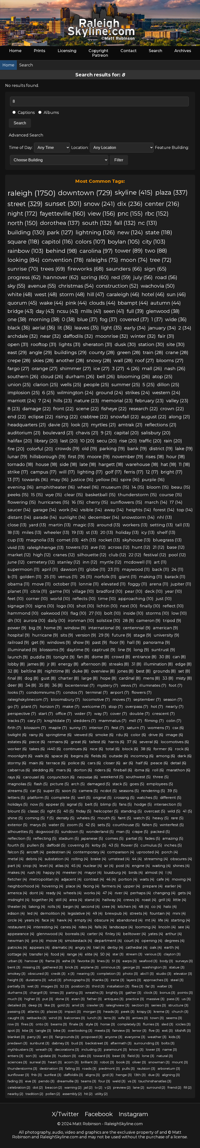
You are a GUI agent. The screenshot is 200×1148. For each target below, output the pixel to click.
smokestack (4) (78, 940)
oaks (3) (84, 1056)
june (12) (16, 562)
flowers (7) (142, 692)
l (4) (168, 872)
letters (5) (16, 797)
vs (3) (132, 1081)
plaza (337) (171, 192)
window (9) (75, 627)
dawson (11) (72, 569)
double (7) (140, 713)
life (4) (163, 920)
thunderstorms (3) (22, 1068)
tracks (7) (16, 720)
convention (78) (63, 260)
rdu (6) (122, 734)
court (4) (131, 940)
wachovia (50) (158, 286)
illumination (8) (158, 664)
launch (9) (18, 657)
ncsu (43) (67, 311)
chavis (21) (87, 433)
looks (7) (16, 692)
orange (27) (45, 368)
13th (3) (140, 1075)
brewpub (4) (116, 913)
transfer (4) (38, 954)
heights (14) (138, 509)
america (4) (17, 893)
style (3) (92, 1024)
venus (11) (68, 576)
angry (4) (83, 947)
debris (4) (34, 859)
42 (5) (90, 825)
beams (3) (59, 1024)
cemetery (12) (41, 562)
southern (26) (23, 376)
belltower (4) (134, 934)
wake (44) (51, 303)
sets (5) (104, 825)
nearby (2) (15, 1094)
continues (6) (75, 749)
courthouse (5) (126, 825)
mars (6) (63, 770)
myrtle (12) (110, 562)
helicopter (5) (106, 811)
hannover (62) (61, 277)
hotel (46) (153, 294)
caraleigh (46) (123, 294)
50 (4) (105, 954)
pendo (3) (46, 1081)
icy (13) (148, 532)
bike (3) (59, 1030)
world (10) (60, 598)
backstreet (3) (96, 1043)
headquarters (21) (27, 425)
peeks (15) (18, 494)
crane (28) (177, 352)
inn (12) (90, 562)
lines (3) (103, 961)
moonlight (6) (20, 756)
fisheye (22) (114, 408)
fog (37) (108, 319)
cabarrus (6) (19, 770)
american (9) (165, 627)
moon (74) (134, 260)
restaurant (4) (19, 927)
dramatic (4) (62, 947)
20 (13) (106, 532)
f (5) (50, 818)
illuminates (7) (153, 685)
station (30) (151, 344)
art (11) (160, 562)
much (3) (15, 999)
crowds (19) (67, 448)
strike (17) (18, 471)
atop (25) (162, 376)
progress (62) (24, 277)
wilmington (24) (75, 392)
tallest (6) (97, 741)
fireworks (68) (86, 268)
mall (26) (152, 368)
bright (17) (171, 471)
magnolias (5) (19, 784)
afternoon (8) (94, 664)
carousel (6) (34, 777)
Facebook (99, 1114)
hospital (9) (19, 635)
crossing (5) (124, 797)
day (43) (45, 311)
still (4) (61, 900)
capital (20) (126, 433)
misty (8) (184, 678)
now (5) (36, 804)
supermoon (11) (24, 569)
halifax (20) (20, 441)
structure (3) (178, 1005)
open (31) (18, 344)
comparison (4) (120, 852)
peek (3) (127, 1011)
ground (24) (109, 392)
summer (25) (125, 384)
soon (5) (69, 791)
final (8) (15, 678)
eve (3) (30, 1081)
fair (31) (166, 336)
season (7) (172, 699)
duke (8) (80, 671)
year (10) (173, 591)
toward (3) (101, 1056)
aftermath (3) (120, 1043)
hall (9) (134, 642)
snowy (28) (99, 360)
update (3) (47, 1056)
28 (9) (128, 620)
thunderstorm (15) (137, 494)
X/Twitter (65, 1114)
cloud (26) (52, 376)
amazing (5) (172, 838)
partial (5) (134, 838)
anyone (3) (113, 1037)
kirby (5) (99, 845)
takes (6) (37, 749)
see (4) (184, 927)
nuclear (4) (92, 866)
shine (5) (15, 818)
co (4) (156, 906)
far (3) (150, 986)
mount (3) (180, 1062)
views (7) (129, 685)
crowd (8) (121, 657)
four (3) (104, 1081)
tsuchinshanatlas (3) (155, 1081)
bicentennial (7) (80, 685)
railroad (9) (18, 642)
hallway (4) (111, 900)
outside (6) (118, 756)
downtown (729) (85, 193)
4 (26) (133, 368)
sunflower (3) (18, 1075)
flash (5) (41, 784)
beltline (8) (31, 671)
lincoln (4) (167, 927)
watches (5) (147, 797)
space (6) (59, 756)
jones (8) (125, 671)
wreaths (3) (94, 992)
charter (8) (68, 678)
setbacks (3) (36, 1018)
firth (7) (14, 727)
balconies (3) (74, 1018)
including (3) (91, 1049)
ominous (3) (110, 967)
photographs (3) (77, 980)
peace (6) (159, 763)
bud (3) (77, 1043)
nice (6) (96, 749)
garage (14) (44, 509)
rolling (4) (79, 859)
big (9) (35, 627)
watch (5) (141, 818)
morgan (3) (92, 1011)
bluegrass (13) (167, 539)
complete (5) (63, 797)
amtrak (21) (130, 425)
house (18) (46, 464)
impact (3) (73, 1011)
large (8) (89, 678)
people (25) (96, 384)
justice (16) (82, 479)
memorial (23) (117, 400)
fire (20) (16, 449)
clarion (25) (45, 384)
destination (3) (51, 1068)
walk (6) (42, 756)
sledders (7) (84, 720)
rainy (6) (36, 734)
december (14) (103, 517)
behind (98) (61, 250)
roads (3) (89, 1068)
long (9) (141, 649)
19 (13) (78, 532)
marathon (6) (178, 770)
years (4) (32, 920)
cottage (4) (17, 954)
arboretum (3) (169, 1068)
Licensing (67, 50)
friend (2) (174, 1087)
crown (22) (172, 408)
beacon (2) (53, 1087)
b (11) (12, 576)
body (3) (166, 961)
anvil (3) (78, 1005)
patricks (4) (17, 947)
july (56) (143, 277)
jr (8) (51, 664)
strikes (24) (137, 392)
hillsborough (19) (48, 456)
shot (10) (85, 605)
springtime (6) (59, 734)
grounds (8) (164, 671)
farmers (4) (111, 886)
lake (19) (184, 448)
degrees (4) (174, 940)
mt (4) (150, 920)
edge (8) (183, 664)
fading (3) (15, 1081)
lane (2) (138, 1087)
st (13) (92, 532)
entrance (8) (145, 657)
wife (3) (124, 1018)
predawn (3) (17, 1043)
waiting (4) (161, 866)
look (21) (80, 425)
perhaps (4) (140, 893)
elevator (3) (183, 973)
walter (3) (164, 986)
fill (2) (187, 1087)
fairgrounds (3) (67, 1037)
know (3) (136, 1049)
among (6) (165, 756)
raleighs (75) (102, 260)
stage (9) (142, 635)
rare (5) (177, 818)
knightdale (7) (57, 720)
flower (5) (129, 845)
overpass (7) (136, 706)
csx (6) (178, 727)
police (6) (76, 763)
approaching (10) (135, 598)
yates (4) (155, 934)
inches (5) (173, 845)
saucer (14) (19, 509)
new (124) (130, 232)
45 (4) (76, 866)
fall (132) (125, 222)
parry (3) (33, 1037)
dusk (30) (125, 344)
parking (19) (112, 448)
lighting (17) (90, 471)
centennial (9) (136, 627)
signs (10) (44, 605)
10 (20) (87, 441)
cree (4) (108, 906)
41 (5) (187, 811)
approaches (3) (155, 980)
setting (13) (161, 524)
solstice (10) (108, 620)
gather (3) (133, 992)
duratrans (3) (36, 980)
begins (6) (80, 756)
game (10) (60, 591)
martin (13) (60, 524)
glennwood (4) (50, 934)
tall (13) (182, 524)
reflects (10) (84, 598)
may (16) (59, 479)
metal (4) (15, 859)
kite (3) (27, 1030)
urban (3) (15, 961)
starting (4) (180, 920)
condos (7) (73, 692)
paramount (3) (115, 1049)
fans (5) (125, 804)
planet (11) (18, 591)
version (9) (86, 635)
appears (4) (40, 947)
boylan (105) (124, 241)
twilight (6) (17, 734)
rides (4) (85, 927)
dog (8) (32, 678)
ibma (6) (142, 770)
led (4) (32, 913)
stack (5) (119, 784)
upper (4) (131, 886)
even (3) (78, 999)
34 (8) (30, 685)
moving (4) (181, 879)
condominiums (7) (43, 692)
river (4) (121, 893)
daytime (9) (78, 649)
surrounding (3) (146, 1043)
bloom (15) (158, 487)
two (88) (156, 250)
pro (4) (37, 940)
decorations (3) (67, 1049)
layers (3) (134, 980)
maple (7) (58, 727)
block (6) (130, 749)
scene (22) (87, 408)
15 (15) (37, 494)
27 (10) (95, 613)
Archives (182, 50)
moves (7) (121, 699)
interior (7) (99, 727)
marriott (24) (22, 400)
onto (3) (42, 1024)
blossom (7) (35, 727)
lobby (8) (16, 664)
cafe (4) (163, 879)
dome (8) (100, 657)
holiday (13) (127, 532)
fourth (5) (16, 845)
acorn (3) (71, 1062)
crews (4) (131, 900)
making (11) (150, 576)
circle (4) (15, 920)
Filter (118, 160)
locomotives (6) (175, 741)
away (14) (114, 509)
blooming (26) (133, 376)
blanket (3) (16, 1037)
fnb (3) (36, 1075)
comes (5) (114, 838)
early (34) (135, 328)
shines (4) (181, 866)
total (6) (113, 749)
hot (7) (157, 706)
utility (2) (101, 1094)
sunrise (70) (23, 268)
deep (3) (35, 1005)
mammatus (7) (113, 720)
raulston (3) (146, 1068)
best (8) (143, 671)
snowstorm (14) (138, 517)
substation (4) (57, 859)
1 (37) (157, 319)
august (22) (153, 416)
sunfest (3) (52, 1075)
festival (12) (155, 554)
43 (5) (114, 845)
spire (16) (130, 479)
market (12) (19, 554)
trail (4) (99, 947)
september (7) (147, 699)
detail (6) (178, 763)
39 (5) (172, 791)
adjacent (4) (71, 879)
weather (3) (157, 1037)
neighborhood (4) (23, 886)
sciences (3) (17, 1062)
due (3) (154, 1075)
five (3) (154, 1030)
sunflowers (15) (126, 502)
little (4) (179, 900)
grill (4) (164, 900)
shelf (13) (166, 532)
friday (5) (83, 811)
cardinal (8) (130, 678)
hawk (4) (64, 920)
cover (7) (118, 713)
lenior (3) (139, 1030)
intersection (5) (167, 804)
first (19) (76, 456)
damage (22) (36, 408)
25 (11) (50, 576)
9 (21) (106, 433)
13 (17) (14, 479)
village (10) (83, 591)
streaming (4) (156, 859)
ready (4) (53, 893)
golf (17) (113, 471)
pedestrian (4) (58, 852)
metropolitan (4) (44, 879)
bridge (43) (20, 311)
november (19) (127, 456)
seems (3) (174, 1018)
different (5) (170, 797)
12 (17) (152, 471)
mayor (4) (92, 872)
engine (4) (141, 866)
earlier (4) (173, 886)
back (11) (160, 569)
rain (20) (173, 441)
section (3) (140, 1005)
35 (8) (44, 685)
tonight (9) (64, 657)
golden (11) (30, 576)
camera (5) (88, 791)
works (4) (92, 893)
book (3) (123, 1062)
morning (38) (44, 319)
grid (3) (107, 1075)
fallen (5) (149, 825)
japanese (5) (92, 838)
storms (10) (157, 613)
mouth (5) (106, 818)
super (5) (51, 791)
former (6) (162, 749)
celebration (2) (19, 1087)
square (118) (23, 241)
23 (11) (114, 569)
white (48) (20, 294)
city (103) (153, 241)
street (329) (25, 204)
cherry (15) (97, 502)
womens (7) (159, 727)
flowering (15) (22, 502)
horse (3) (107, 1024)
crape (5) (140, 831)
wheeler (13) (56, 532)
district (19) (161, 448)
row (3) (13, 1024)
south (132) (97, 222)
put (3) (47, 999)
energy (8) (68, 664)
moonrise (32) (111, 336)
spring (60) (95, 277)
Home (15, 50)
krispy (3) (144, 1011)
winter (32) (143, 336)
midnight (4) (18, 900)
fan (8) (83, 657)
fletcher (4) (17, 879)
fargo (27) (18, 368)
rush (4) (33, 872)
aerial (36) (43, 328)
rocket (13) (109, 539)
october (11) (64, 584)
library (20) (46, 441)
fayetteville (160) (62, 213)
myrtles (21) (103, 425)
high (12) (42, 554)
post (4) (123, 866)
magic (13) (83, 524)
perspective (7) (22, 713)
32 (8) (13, 671)
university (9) (166, 635)
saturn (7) (136, 727)
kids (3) (174, 1037)
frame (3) (53, 961)
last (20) (69, 441)
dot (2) (38, 1087)
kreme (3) (161, 1011)
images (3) (49, 986)
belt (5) (91, 804)
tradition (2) (34, 1094)
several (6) (149, 741)
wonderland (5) (100, 831)
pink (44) (76, 303)
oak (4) (156, 947)
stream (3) (134, 954)
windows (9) (59, 642)
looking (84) (24, 260)
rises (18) (155, 456)
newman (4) (18, 940)
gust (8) (48, 678)
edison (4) (16, 913)
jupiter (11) (181, 584)
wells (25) (70, 384)
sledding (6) (43, 770)
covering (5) (78, 845)
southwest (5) (138, 777)
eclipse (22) (40, 416)
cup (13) (16, 539)
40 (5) (68, 811)
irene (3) (117, 980)
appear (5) (55, 804)
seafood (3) (148, 961)
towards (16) (35, 479)
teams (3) (88, 1081)
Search (155, 50)
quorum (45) (22, 303)
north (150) (23, 223)
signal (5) (74, 804)
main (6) (36, 763)
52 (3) (64, 986)
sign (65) (155, 268)
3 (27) (118, 368)
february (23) (149, 400)
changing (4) (164, 893)
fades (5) (152, 838)
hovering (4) (52, 886)
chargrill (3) (38, 992)
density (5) (65, 818)
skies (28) (43, 360)
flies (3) (137, 986)
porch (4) (169, 852)
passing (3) (16, 1011)
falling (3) (72, 1068)
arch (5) (78, 784)
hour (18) (175, 456)
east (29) (17, 352)
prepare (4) (152, 886)
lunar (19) (17, 456)
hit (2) (88, 1094)
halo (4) (170, 906)
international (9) (104, 627)
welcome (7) (94, 706)
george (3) (131, 967)
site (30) (176, 344)
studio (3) (163, 973)
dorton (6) (83, 770)
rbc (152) (157, 213)
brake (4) (98, 859)
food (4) (57, 954)
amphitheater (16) (55, 487)
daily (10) (56, 620)
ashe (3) (68, 961)
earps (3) (129, 961)
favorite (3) (86, 961)
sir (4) (108, 866)
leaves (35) (86, 328)
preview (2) (121, 1087)
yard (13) (37, 524)
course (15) (170, 494)
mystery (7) (107, 685)
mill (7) (135, 720)
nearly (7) (175, 706)
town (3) (157, 1018)
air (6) (128, 763)
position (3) (80, 986)
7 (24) (44, 400)
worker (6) (17, 749)
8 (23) (14, 408)
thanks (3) (100, 980)
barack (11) (175, 576)
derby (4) (115, 947)
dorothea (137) (60, 222)
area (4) (75, 900)
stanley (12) (68, 562)
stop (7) (116, 706)
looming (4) (145, 927)
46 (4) (111, 879)
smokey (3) (16, 973)
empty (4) (83, 920)
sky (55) (16, 286)
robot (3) (107, 1062)
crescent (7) (163, 713)
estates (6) (17, 741)
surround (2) (156, 1087)
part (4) (14, 866)
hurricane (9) (45, 635)
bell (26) (106, 376)
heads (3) (111, 1011)
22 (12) (135, 554)
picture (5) (59, 784)
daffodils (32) (78, 336)
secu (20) (107, 441)
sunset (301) (63, 203)
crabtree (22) (94, 416)
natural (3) (165, 1056)
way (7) (101, 713)
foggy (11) (137, 584)
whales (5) (86, 818)
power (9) (17, 627)
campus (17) (43, 471)
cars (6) (94, 763)
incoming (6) (142, 756)
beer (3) (118, 1056)
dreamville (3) (68, 1081)
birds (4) (136, 872)
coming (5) (35, 818)
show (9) (81, 642)
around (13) (108, 524)
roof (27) (144, 360)
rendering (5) (153, 791)
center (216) (162, 203)
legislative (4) (79, 913)
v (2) (108, 1087)
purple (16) (153, 479)
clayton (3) (172, 954)
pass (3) (173, 999)
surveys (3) (184, 961)
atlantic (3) (36, 1011)
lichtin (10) (107, 605)
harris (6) (116, 741)
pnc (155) (130, 213)
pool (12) (177, 554)
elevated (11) (113, 584)
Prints (39, 50)
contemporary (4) (89, 852)
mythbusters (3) (20, 1049)
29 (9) (104, 635)
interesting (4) (45, 927)
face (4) (48, 920)
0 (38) (68, 319)
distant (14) (19, 517)
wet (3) (33, 986)
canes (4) (68, 927)
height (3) (15, 980)
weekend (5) (111, 777)
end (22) (17, 416)
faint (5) (124, 818)
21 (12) (158, 547)
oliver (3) (139, 1062)
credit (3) (58, 973)
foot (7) (175, 685)
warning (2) (72, 1087)
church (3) (180, 1011)
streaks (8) (119, 664)
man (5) (123, 831)
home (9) (53, 627)
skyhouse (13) (136, 539)
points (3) (185, 992)
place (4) (73, 886)
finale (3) (76, 1024)
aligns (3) (92, 1075)
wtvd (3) (54, 980)
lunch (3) (94, 1018)
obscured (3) (38, 973)
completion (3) (108, 973)
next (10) (128, 605)
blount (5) (16, 811)
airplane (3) (89, 967)
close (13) (17, 524)
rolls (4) (54, 906)
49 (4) (97, 913)
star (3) (117, 954)
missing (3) (31, 967)
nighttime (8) (57, 671)
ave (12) (98, 547)
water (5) (56, 825)
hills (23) (62, 400)
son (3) (31, 1056)
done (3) (62, 999)
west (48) (46, 294)
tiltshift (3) (183, 1030)
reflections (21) (160, 425)
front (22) (63, 408)
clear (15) (73, 494)
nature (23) (86, 400)
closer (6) (111, 763)
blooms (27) (169, 360)
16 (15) (78, 502)
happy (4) (51, 872)
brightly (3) (114, 992)
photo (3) (130, 973)
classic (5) (36, 811)
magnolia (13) (40, 539)
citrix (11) (38, 591)
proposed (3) (91, 1037)
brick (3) (71, 967)
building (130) (26, 232)
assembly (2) (72, 1094)
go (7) (13, 706)
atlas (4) (62, 866)
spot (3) (14, 1030)
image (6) (174, 734)
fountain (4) (160, 913)
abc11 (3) (147, 973)
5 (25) (148, 384)
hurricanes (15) (53, 502)
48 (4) (144, 906)
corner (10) (37, 598)
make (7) (71, 706)
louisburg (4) (115, 872)
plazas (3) (54, 1011)
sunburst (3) (39, 1043)
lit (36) (65, 328)
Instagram (133, 1114)
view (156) (101, 213)
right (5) (54, 811)
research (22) (143, 408)
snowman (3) (159, 1062)
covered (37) (134, 319)
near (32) (50, 336)
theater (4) (17, 906)
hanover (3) (34, 961)
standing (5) (131, 811)
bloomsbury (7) (65, 699)
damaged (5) (98, 784)
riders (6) (103, 770)
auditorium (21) (24, 433)
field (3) (134, 1056)
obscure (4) (104, 920)
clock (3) (150, 992)
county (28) (102, 352)
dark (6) (185, 756)
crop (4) (30, 866)
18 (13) (14, 532)
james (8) (36, 664)
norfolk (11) (105, 576)
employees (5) (160, 784)
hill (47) (95, 294)
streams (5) (18, 791)
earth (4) (171, 947)
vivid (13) (16, 547)
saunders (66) (124, 268)
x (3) (71, 973)
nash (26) (174, 368)
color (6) (138, 734)
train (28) (153, 352)
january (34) (162, 328)
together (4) (42, 900)
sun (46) (176, 294)
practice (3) (135, 999)
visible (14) (91, 509)
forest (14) (163, 509)
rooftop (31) (43, 344)
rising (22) (67, 416)
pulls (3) (128, 1068)
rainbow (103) (25, 250)
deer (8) (15, 685)
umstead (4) (119, 859)
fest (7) (117, 727)
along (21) (179, 416)
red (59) (121, 277)
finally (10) (150, 605)
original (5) (102, 797)
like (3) (49, 1005)
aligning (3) (171, 1075)
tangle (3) (43, 1030)
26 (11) (86, 576)
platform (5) (38, 797)
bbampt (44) (133, 303)
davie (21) (58, 425)
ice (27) (101, 368)
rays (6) (14, 777)
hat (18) (168, 464)
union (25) (19, 384)
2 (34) (184, 328)
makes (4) (16, 872)
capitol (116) (57, 241)
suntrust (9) (163, 649)
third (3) (98, 986)
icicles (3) (183, 1024)
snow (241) (99, 203)
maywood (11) (136, 569)
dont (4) (36, 893)
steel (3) (176, 980)
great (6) (79, 741)
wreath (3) (44, 1049)
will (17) (67, 471)
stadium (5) (69, 838)
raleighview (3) (117, 1005)
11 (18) (184, 464)
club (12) (117, 554)
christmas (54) (76, 286)
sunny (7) (78, 727)
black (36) (19, 328)
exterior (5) (17, 825)
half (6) (142, 763)
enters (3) (15, 1056)
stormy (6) (17, 763)
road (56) (166, 277)
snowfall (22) (124, 416)
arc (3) (48, 1037)
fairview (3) (121, 1030)
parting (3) (74, 992)
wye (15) (53, 494)
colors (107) (90, 241)
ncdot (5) (108, 791)
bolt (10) (112, 613)
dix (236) (129, 203)
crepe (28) (19, 360)
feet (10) (16, 598)
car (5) (35, 791)
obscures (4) (181, 859)
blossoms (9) (52, 649)
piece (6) (37, 741)
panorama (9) (156, 642)
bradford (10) (109, 591)
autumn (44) (165, 303)
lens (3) (110, 1018)
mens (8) (151, 678)
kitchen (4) (127, 906)
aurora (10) (34, 620)
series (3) (158, 1005)
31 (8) (136, 664)
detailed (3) (17, 1005)
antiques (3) (113, 999)
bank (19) (137, 448)
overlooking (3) (80, 1030)
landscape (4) (121, 927)
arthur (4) (173, 934)
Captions (26, 112)
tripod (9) (172, 620)
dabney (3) (60, 1043)
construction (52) (117, 286)
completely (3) (128, 1024)
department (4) (108, 940)
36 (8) (57, 685)
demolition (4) (52, 913)
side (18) (68, 464)
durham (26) (80, 376)
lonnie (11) (89, 584)
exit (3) (167, 1030)
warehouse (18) (142, 464)
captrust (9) (103, 649)
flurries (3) (151, 1024)
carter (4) (95, 934)
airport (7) (119, 692)
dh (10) (14, 620)
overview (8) (103, 671)
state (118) (158, 232)
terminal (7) (97, 692)
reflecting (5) (44, 838)
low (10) (179, 613)
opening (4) (151, 940)
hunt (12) (141, 547)
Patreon (100, 55)
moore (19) (98, 456)
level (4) (46, 866)
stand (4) (92, 900)
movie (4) (54, 940)
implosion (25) (24, 392)
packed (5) (160, 831)
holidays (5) (18, 804)
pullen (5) (35, 845)
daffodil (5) (56, 845)
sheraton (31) (97, 344)
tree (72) (160, 260)
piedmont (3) (109, 1068)
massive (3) (155, 999)
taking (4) (37, 906)
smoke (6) (104, 734)
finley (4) (112, 934)
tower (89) (129, 250)
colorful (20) (40, 449)
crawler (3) (95, 1005)
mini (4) (179, 913)
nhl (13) (164, 517)
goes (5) (137, 784)
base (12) (176, 547)
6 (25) (48, 392)
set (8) (184, 671)
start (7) (46, 713)
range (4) (74, 954)
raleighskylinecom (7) (28, 699)
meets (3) (102, 1030)
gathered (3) (52, 967)
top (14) (185, 509)
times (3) (57, 992)
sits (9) (66, 635)
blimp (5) (108, 804)
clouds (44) (102, 303)
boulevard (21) (58, 433)
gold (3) (63, 1005)
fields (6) (99, 756)
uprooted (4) (148, 852)
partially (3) (16, 986)
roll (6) (158, 770)
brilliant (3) (89, 1062)
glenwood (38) (163, 311)
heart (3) (55, 1062)
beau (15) (180, 487)
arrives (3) (140, 1018)
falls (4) (101, 927)
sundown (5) (72, 831)
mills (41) (91, 311)
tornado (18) (20, 464)
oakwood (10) (54, 613)
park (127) (60, 232)
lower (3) (153, 1049)
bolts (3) (167, 1043)
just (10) (164, 598)
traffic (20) (150, 441)
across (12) (119, 547)
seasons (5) (129, 791)
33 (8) (167, 678)
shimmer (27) (75, 368)
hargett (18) (111, 464)
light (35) (111, 328)
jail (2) (88, 1087)
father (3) (94, 999)
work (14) (68, 509)
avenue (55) (42, 286)
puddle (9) (40, 657)
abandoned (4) (129, 920)
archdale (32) (23, 336)
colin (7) (173, 720)
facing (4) (91, 886)
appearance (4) (21, 934)
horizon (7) (50, 706)
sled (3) (167, 1024)
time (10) (107, 598)
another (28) (70, 360)
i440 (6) (54, 749)
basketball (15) (100, 494)
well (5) (84, 797)
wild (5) (174, 811)
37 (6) (132, 741)
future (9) (121, 635)
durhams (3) (17, 992)
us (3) (186, 999)
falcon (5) (16, 852)
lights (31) (69, 344)
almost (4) (154, 872)
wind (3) (55, 1018)
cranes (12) (64, 554)
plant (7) (29, 706)
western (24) (166, 392)
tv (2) (98, 1087)
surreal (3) (38, 1062)
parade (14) (45, 517)
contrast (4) (94, 879)
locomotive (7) (96, 699)
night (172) (22, 213)
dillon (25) (168, 384)
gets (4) (184, 893)
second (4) (90, 906)
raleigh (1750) (32, 193)
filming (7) (154, 720)
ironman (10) (81, 620)
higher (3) (32, 999)
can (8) (179, 657)
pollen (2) (53, 1094)
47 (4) (107, 893)
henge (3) (124, 1075)
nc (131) (147, 222)
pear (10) (133, 591)
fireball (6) (122, 770)
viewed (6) (83, 734)
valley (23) (177, 400)
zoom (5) (75, 825)
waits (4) (147, 879)
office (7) (64, 713)
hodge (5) (143, 804)
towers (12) (77, 547)
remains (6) (58, 741)
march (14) (156, 502)
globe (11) (95, 569)
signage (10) (20, 605)
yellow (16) (107, 479)
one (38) (17, 319)
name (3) (169, 1049)
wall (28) (123, 360)
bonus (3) (167, 992)
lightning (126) (95, 232)
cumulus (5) (151, 845)
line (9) (124, 649)
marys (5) (38, 825)
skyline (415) (134, 192)
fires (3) (27, 1024)
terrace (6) (56, 763)
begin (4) (71, 906)
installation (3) (118, 986)
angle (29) (40, 352)
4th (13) (88, 539)
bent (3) (14, 967)
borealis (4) (75, 934)
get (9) (38, 642)
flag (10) (78, 613)
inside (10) (133, 613)
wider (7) (83, 713)
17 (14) (176, 502)
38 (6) (146, 749)
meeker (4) (72, 872)
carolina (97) (96, 250)
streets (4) (138, 913)
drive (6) (156, 734)
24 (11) (177, 569)
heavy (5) (160, 818)
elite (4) (91, 954)
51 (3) (116, 961)
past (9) (99, 642)
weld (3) (118, 1081)
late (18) (88, 464)
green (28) (128, 352)
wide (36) (176, 319)
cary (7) (35, 720)
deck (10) (154, 591)
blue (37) (87, 319)
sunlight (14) (72, 517)
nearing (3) (85, 973)
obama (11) (19, 584)
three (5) (161, 777)
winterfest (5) (172, 825)
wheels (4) (72, 893)
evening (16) (21, 487)
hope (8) (108, 678)
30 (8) (164, 657)
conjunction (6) (61, 777)
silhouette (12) (91, 554)
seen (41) (114, 311)
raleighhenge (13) (45, 547)
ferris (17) (133, 471)
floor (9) (117, 642)
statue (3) (176, 967)
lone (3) (148, 1056)
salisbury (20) (155, 433)
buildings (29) (70, 352)
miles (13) (31, 532)
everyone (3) (135, 1037)
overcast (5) (154, 811)
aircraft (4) (35, 852)
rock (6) (182, 749)
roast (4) (149, 900)
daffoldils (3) (73, 1075)
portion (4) (127, 879)
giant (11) (128, 576)
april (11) (50, 569)
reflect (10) (173, 605)
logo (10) (65, 605)
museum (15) (115, 487)
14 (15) (138, 487)
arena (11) (159, 584)
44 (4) (137, 859)
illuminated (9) (22, 649)
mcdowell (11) (137, 562)
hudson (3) (67, 1056)
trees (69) (53, 268)
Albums (51, 112)
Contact (128, 50)
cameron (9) (148, 620)
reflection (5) (19, 838)
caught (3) (16, 1018)
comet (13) (68, 539)
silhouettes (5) (20, 831)
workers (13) (135, 524)
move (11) (41, 584)
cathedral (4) (136, 947)
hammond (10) (23, 613)
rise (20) (128, 441)
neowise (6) (87, 777)
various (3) (153, 954)
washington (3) (154, 967)
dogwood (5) (47, 831)
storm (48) (72, 294)
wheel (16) (88, 487)
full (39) (135, 311)
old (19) (89, 448)
